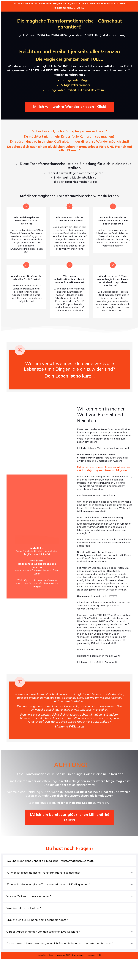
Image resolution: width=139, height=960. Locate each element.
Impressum (90, 955)
